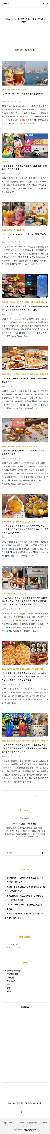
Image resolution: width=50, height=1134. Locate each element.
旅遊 (8, 988)
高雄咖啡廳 (6, 89)
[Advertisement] (25, 1054)
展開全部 (8, 971)
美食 (8, 985)
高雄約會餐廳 (35, 302)
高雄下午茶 (22, 89)
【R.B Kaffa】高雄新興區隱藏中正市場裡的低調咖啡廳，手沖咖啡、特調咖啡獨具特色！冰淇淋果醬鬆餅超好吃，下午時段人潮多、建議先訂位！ (25, 601)
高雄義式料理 (7, 374)
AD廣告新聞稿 (12, 974)
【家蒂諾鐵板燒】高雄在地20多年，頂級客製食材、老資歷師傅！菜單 (24, 898)
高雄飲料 (29, 741)
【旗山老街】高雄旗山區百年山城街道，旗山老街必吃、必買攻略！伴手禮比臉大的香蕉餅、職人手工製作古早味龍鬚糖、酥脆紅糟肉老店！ (24, 676)
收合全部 (16, 971)
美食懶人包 (11, 981)
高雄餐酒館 (16, 374)
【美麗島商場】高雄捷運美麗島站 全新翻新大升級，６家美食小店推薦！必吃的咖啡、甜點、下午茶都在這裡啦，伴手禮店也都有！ (25, 748)
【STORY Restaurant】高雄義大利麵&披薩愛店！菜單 (23, 907)
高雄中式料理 (25, 302)
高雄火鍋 (5, 302)
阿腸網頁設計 (30, 1130)
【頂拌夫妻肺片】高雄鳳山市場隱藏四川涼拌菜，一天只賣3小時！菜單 (25, 880)
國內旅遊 (5, 161)
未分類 (9, 992)
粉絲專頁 (25, 1007)
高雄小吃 (12, 230)
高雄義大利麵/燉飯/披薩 (30, 374)
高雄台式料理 (14, 302)
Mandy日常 (11, 978)
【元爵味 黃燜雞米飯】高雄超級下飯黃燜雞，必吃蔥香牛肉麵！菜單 (24, 916)
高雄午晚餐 (45, 302)
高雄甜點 (14, 89)
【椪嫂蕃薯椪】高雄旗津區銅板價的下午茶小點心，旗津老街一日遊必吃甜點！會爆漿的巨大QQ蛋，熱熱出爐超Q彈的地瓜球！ (25, 529)
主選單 (6, 3)
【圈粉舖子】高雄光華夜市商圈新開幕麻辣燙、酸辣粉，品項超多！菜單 (25, 889)
